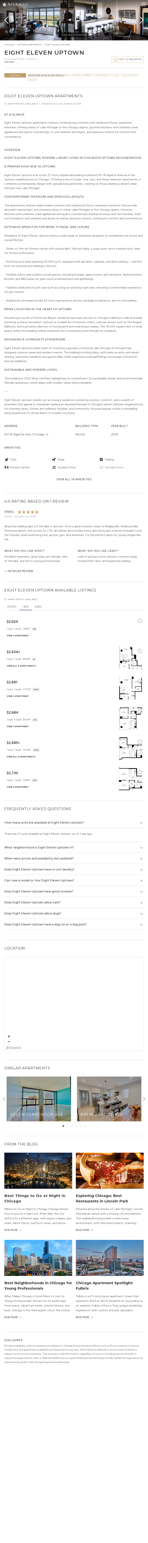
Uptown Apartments (30, 44)
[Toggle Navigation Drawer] (144, 4)
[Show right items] (144, 1098)
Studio (11, 606)
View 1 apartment (18, 635)
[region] (74, 1004)
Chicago (9, 44)
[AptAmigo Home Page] (17, 4)
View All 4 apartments (21, 666)
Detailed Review (19, 571)
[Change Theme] (4, 4)
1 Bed (25, 606)
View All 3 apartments (21, 756)
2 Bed (38, 606)
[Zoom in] (9, 1036)
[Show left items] (4, 1098)
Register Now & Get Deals (46, 75)
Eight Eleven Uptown (57, 44)
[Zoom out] (9, 1041)
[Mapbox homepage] (13, 1048)
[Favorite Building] (139, 620)
